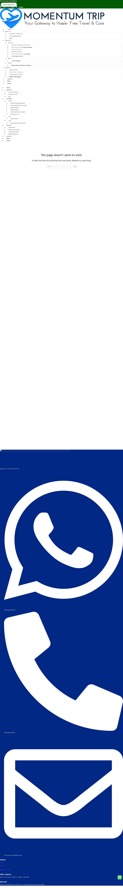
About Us (8, 32)
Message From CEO (15, 36)
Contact (9, 136)
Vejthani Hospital (14, 110)
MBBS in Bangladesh (15, 77)
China (10, 63)
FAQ (9, 96)
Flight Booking (12, 127)
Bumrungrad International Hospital (19, 105)
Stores (9, 83)
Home (8, 88)
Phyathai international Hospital (18, 103)
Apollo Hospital (16, 61)
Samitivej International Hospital (18, 112)
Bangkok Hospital (15, 108)
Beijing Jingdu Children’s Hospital (21, 65)
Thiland (10, 43)
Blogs (8, 138)
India (9, 58)
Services (7, 68)
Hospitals (8, 41)
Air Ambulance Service (14, 132)
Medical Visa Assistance (14, 130)
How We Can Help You (14, 92)
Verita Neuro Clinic (17, 56)
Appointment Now (5, 870)
